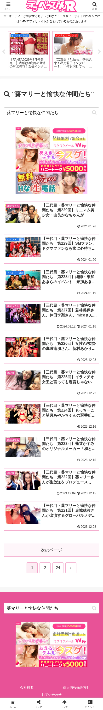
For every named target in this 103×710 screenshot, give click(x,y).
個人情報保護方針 (76, 687)
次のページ (51, 550)
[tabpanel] (29, 51)
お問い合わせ (51, 695)
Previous (3, 51)
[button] (94, 112)
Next (99, 51)
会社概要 (27, 687)
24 (58, 568)
